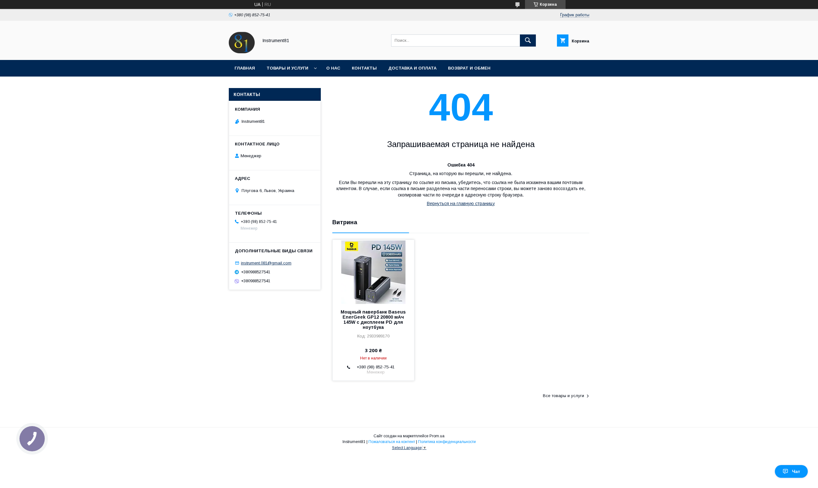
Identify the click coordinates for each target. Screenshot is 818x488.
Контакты (364, 68)
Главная (245, 68)
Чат (796, 471)
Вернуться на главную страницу (461, 203)
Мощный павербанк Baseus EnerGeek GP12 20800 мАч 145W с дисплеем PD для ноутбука (373, 319)
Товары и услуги (287, 68)
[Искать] (528, 40)
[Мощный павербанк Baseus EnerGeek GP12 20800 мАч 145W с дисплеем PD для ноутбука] (373, 272)
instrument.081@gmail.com (266, 263)
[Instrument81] (242, 51)
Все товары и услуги (563, 395)
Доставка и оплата (412, 68)
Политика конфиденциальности (447, 442)
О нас (333, 68)
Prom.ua (436, 436)
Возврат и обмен (469, 68)
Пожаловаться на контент (391, 442)
